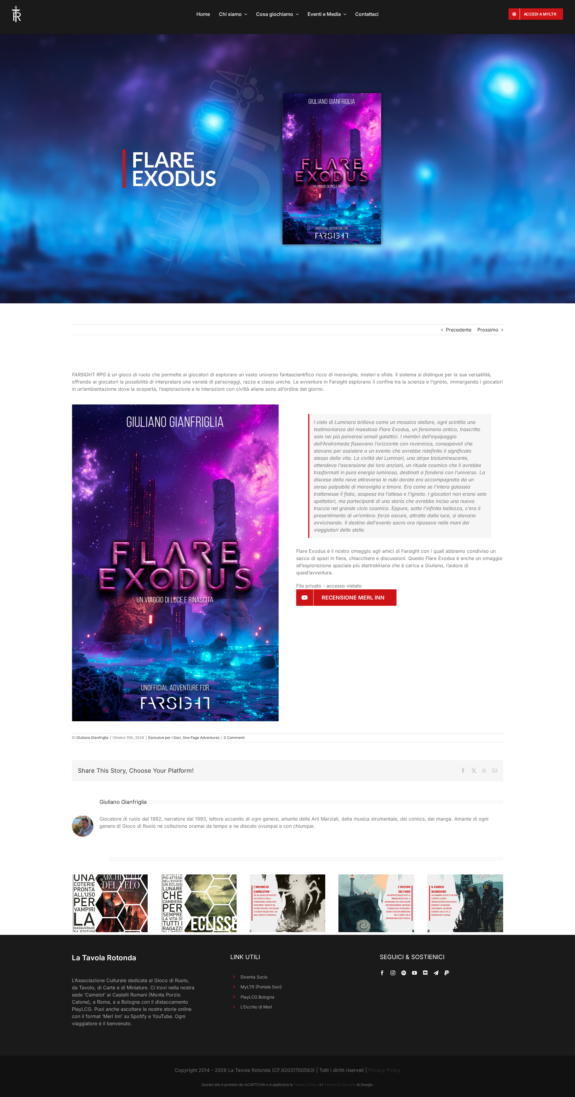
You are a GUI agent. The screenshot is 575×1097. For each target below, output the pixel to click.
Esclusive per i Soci (164, 737)
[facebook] (382, 972)
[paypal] (446, 972)
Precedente (458, 330)
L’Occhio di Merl (256, 1006)
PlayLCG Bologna (257, 996)
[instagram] (393, 972)
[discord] (425, 972)
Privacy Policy (384, 1070)
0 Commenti (234, 737)
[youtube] (414, 972)
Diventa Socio (253, 976)
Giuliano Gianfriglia (92, 737)
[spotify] (403, 972)
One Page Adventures (201, 737)
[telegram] (436, 972)
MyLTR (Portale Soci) (261, 986)
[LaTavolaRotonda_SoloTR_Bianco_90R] (16, 8)
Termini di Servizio (340, 1084)
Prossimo (487, 330)
